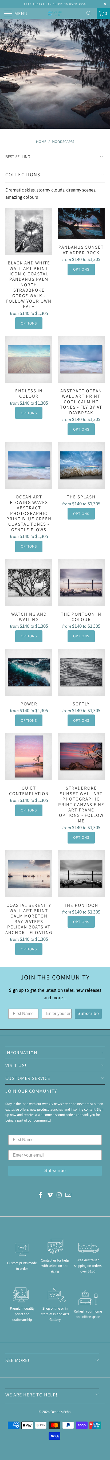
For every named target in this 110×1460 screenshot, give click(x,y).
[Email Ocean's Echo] (69, 1195)
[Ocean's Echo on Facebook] (41, 1195)
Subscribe (88, 1013)
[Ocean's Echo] (55, 13)
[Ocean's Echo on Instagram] (60, 1195)
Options (29, 323)
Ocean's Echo (60, 1412)
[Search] (91, 13)
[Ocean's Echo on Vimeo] (50, 1195)
